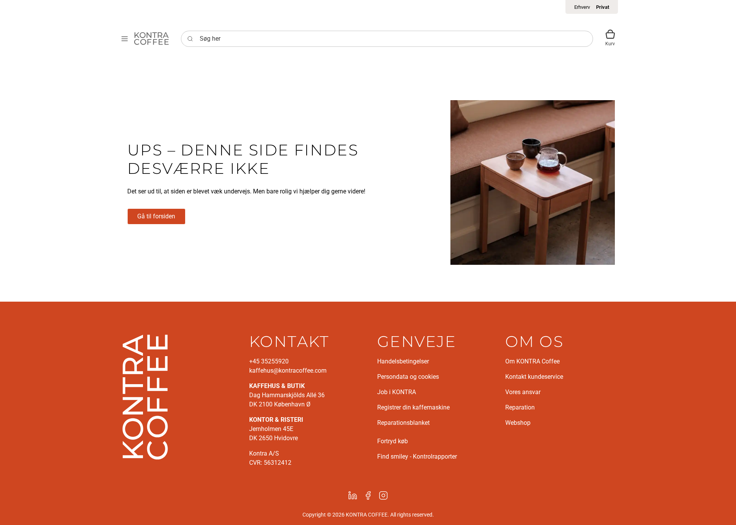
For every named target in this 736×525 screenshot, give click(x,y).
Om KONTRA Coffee (532, 361)
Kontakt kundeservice (534, 376)
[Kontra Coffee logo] (151, 38)
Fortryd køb (392, 441)
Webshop (518, 422)
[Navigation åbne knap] (124, 38)
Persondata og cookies (408, 376)
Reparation (520, 407)
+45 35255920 (269, 361)
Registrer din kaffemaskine (413, 407)
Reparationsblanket (403, 422)
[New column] (145, 396)
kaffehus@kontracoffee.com (288, 370)
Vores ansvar (522, 392)
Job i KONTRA (396, 392)
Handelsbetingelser (403, 361)
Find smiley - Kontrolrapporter (417, 456)
